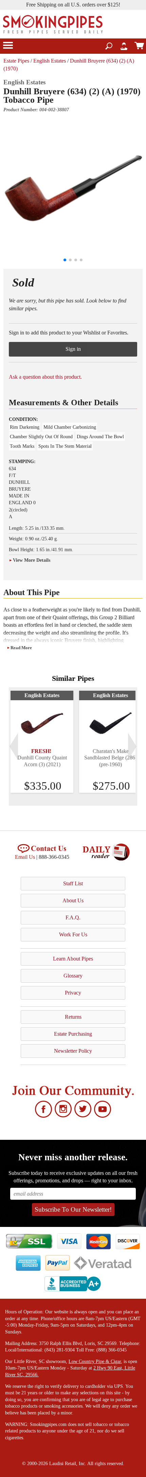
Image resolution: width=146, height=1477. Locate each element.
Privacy (73, 993)
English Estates (49, 61)
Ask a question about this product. (45, 377)
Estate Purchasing (73, 1034)
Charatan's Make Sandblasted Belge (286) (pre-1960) (110, 757)
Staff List (73, 883)
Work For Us (73, 934)
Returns (73, 1017)
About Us (73, 900)
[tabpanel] (42, 742)
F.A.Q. (73, 917)
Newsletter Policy (73, 1051)
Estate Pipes (16, 61)
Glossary (73, 976)
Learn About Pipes (73, 959)
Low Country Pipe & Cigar (95, 1361)
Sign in (73, 349)
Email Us (25, 857)
